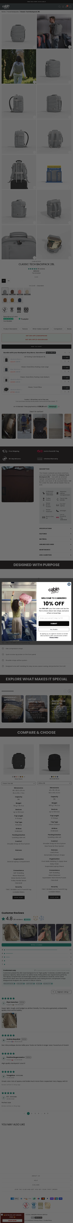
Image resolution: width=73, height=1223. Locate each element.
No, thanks (53, 629)
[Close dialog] (69, 584)
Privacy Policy (54, 637)
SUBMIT (54, 623)
